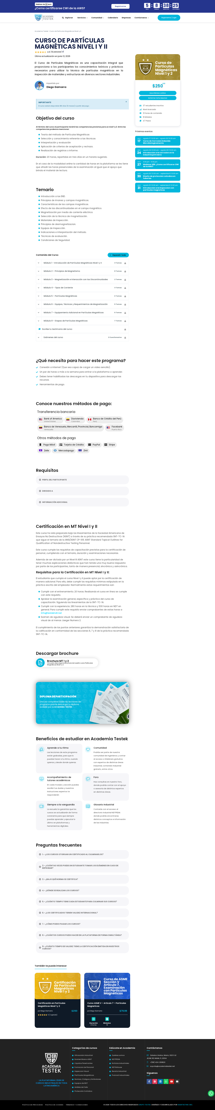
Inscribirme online (158, 93)
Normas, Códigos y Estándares (88, 1079)
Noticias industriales (120, 1063)
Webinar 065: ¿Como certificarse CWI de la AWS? (161, 165)
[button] (211, 1093)
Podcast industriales (120, 1075)
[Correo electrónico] (177, 1081)
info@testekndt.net (51, 613)
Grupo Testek (145, 1105)
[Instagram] (154, 1081)
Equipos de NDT (81, 1083)
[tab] (82, 479)
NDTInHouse (117, 1067)
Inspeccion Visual (82, 1071)
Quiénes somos (118, 1055)
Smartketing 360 (185, 1105)
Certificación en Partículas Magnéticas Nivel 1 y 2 (51, 1005)
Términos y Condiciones (77, 1105)
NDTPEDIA (116, 1059)
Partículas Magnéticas (84, 1075)
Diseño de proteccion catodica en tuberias (159, 177)
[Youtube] (171, 1081)
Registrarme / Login (168, 18)
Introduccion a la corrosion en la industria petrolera (158, 153)
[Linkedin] (160, 1081)
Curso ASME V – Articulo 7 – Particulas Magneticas (106, 1005)
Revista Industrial (119, 1071)
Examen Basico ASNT (83, 1059)
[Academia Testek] (44, 18)
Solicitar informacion (157, 98)
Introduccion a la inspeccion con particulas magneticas (158, 189)
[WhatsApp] (165, 1081)
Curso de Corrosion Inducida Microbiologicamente (156, 142)
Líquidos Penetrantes (83, 1063)
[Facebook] (149, 1081)
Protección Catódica (83, 1091)
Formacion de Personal (84, 1067)
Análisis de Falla (81, 1087)
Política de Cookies (54, 1105)
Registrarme (120, 6)
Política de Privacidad (32, 1105)
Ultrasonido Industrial (84, 1055)
